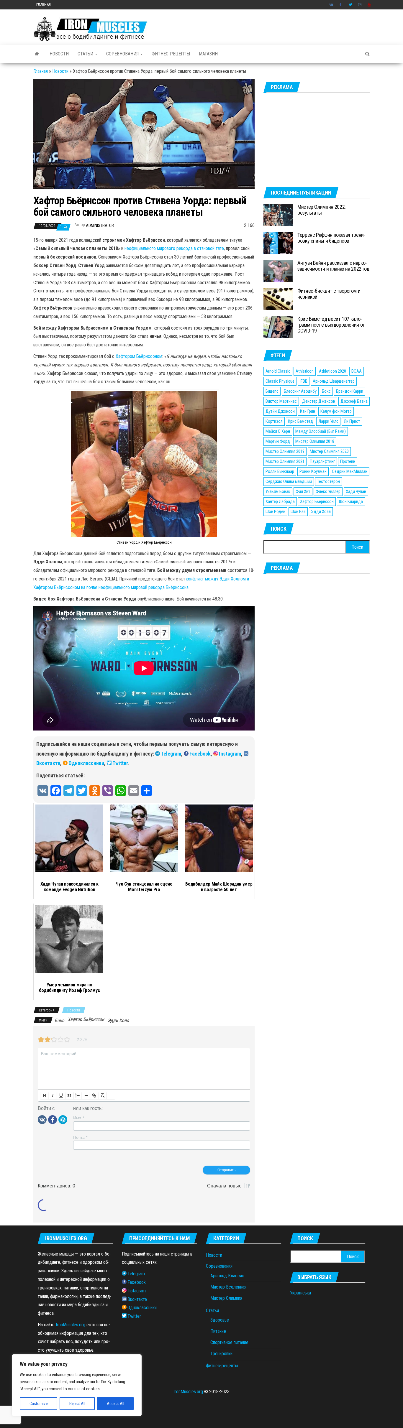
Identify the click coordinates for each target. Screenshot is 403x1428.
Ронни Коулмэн (313, 471)
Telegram (171, 754)
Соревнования (123, 54)
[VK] (42, 1119)
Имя (78, 1118)
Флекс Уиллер (328, 491)
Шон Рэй (298, 511)
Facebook (341, 4)
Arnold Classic (278, 371)
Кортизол (274, 421)
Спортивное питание (229, 1342)
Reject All (77, 1403)
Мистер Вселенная (228, 1287)
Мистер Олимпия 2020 (329, 451)
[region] (77, 1385)
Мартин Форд (278, 441)
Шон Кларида (351, 501)
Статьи (86, 54)
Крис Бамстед (300, 421)
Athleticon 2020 (332, 371)
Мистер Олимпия (226, 1298)
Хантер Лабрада (280, 501)
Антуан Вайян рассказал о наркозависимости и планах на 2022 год (333, 266)
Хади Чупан (356, 491)
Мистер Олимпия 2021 (285, 461)
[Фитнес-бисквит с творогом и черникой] (278, 299)
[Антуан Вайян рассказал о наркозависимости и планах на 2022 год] (278, 271)
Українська (300, 1293)
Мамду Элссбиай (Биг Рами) (320, 431)
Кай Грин (307, 411)
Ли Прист (352, 421)
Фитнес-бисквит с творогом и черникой (328, 294)
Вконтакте (331, 4)
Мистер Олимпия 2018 (314, 441)
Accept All (115, 1403)
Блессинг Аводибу (300, 391)
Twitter (350, 4)
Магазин (208, 54)
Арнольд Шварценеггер (334, 381)
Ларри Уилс (328, 421)
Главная (43, 4)
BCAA (356, 371)
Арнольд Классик (227, 1276)
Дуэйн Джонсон (280, 411)
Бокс (59, 1020)
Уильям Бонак (278, 491)
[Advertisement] (316, 140)
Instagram (360, 4)
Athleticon (305, 371)
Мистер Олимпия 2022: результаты (321, 210)
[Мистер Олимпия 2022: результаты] (278, 215)
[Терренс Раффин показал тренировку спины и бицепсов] (278, 243)
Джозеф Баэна (354, 401)
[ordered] (77, 1095)
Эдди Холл (118, 1020)
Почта (80, 1137)
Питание (218, 1331)
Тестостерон (328, 481)
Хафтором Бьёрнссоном (139, 356)
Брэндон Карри (349, 391)
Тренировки (221, 1353)
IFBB (303, 381)
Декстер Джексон (318, 401)
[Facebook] (52, 1119)
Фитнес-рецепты (171, 54)
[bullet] (86, 1095)
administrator (100, 225)
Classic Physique (280, 381)
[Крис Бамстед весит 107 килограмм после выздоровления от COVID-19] (278, 327)
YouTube (369, 4)
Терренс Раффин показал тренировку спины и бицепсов (331, 238)
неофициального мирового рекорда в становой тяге (174, 248)
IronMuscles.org (70, 1324)
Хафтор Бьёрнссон (86, 1019)
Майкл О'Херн (278, 431)
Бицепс (272, 391)
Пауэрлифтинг (322, 461)
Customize (39, 1403)
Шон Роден (275, 511)
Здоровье (219, 1320)
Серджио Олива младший (289, 481)
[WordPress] (62, 1119)
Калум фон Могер (336, 411)
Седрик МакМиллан (349, 471)
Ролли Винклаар (280, 471)
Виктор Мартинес (281, 401)
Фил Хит (303, 491)
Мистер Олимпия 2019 (285, 451)
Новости (59, 54)
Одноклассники (86, 763)
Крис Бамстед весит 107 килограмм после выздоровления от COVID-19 (331, 325)
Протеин (347, 461)
